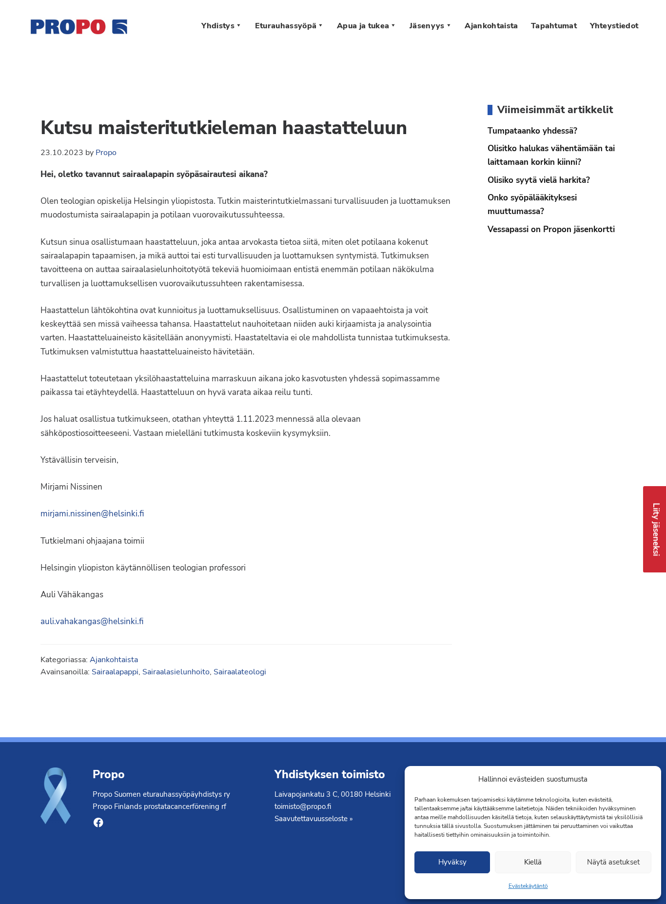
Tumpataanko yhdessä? (532, 131)
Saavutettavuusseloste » (313, 818)
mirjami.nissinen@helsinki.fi (92, 513)
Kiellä (533, 862)
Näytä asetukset (613, 862)
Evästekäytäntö (528, 886)
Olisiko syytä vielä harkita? (539, 180)
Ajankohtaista (114, 659)
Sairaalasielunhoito (176, 672)
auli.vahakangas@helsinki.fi (92, 621)
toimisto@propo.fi (302, 806)
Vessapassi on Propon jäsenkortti (551, 229)
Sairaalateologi (240, 672)
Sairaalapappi (115, 672)
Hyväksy (452, 862)
